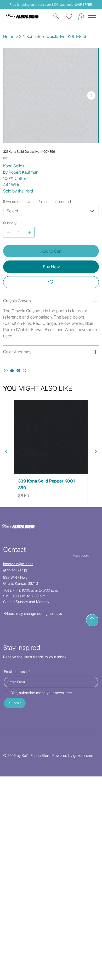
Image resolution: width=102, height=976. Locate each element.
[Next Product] (96, 451)
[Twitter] (24, 370)
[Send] (92, 620)
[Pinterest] (18, 370)
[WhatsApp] (5, 370)
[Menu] (92, 16)
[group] (51, 451)
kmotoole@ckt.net (18, 563)
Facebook (81, 555)
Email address (17, 671)
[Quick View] (51, 437)
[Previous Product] (6, 451)
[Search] (55, 16)
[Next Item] (91, 95)
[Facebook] (12, 370)
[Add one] (29, 232)
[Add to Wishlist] (51, 282)
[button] (81, 16)
